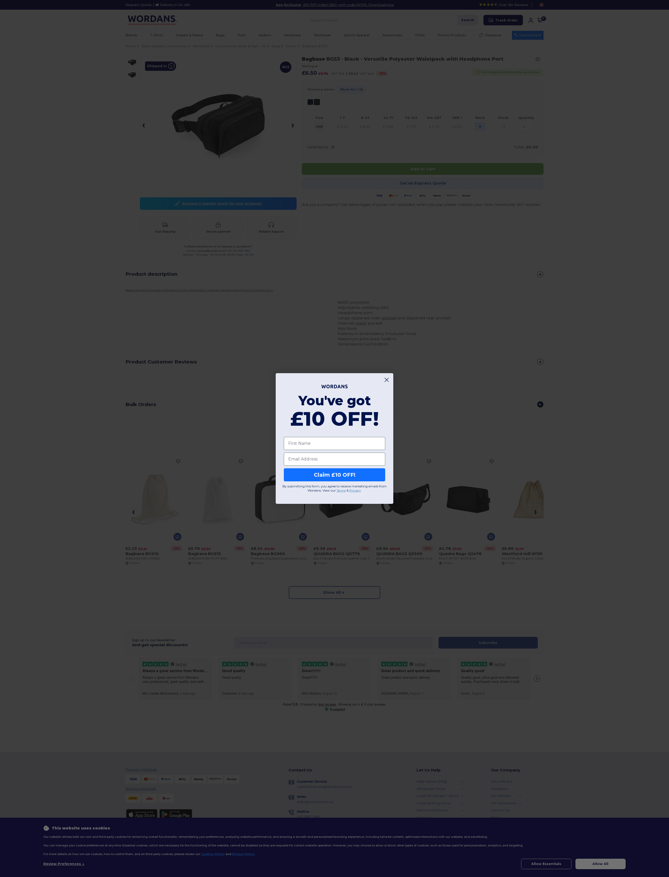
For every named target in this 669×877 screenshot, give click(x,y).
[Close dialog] (386, 379)
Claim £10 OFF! (334, 475)
